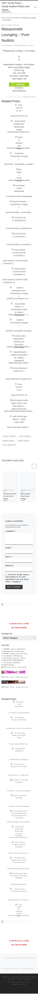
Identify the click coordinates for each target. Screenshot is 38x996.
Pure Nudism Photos (21, 67)
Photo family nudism (13, 18)
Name (8, 548)
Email (9, 557)
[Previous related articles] (29, 466)
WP (17, 982)
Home (3, 18)
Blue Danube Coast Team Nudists (25, 496)
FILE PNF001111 (19, 91)
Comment (10, 531)
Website (9, 566)
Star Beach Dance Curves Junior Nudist (9, 496)
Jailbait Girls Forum (19, 984)
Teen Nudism (7, 45)
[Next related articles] (34, 466)
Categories (7, 634)
